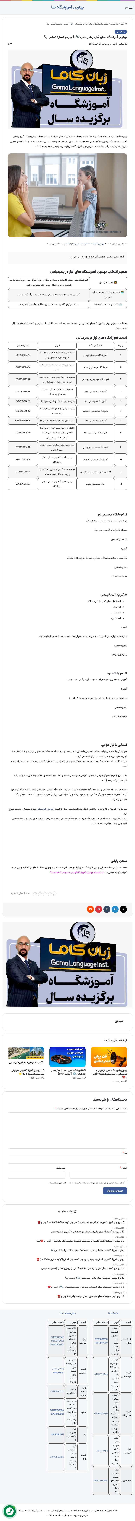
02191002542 (57, 1337)
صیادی (121, 44)
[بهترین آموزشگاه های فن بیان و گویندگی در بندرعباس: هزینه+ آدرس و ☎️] (109, 1057)
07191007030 (101, 1414)
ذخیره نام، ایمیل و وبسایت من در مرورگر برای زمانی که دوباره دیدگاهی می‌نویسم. (86, 1183)
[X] (123, 909)
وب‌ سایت (60, 1168)
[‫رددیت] (90, 909)
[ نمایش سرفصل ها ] (79, 257)
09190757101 (57, 1341)
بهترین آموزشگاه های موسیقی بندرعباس (85, 244)
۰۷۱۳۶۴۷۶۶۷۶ (101, 1343)
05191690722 (57, 1391)
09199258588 (57, 1457)
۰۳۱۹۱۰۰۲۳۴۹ (58, 1369)
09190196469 (101, 1481)
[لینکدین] (115, 909)
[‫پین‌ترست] (98, 909)
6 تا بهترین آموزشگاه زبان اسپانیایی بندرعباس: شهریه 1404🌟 (27, 1072)
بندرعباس (114, 24)
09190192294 (57, 1345)
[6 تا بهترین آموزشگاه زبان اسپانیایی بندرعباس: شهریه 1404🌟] (26, 1057)
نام (125, 1153)
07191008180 (101, 1339)
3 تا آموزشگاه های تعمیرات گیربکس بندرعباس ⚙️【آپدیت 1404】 (68, 1072)
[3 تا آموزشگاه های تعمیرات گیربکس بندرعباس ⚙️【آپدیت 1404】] (67, 1057)
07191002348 (101, 1374)
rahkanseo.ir (54, 1515)
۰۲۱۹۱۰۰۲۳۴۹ (102, 1451)
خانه (122, 24)
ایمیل (123, 1168)
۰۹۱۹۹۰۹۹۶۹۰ (58, 1373)
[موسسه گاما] (67, 965)
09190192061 (57, 1414)
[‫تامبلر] (106, 909)
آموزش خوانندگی (45, 809)
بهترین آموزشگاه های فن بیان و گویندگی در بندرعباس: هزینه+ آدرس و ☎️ (109, 1074)
